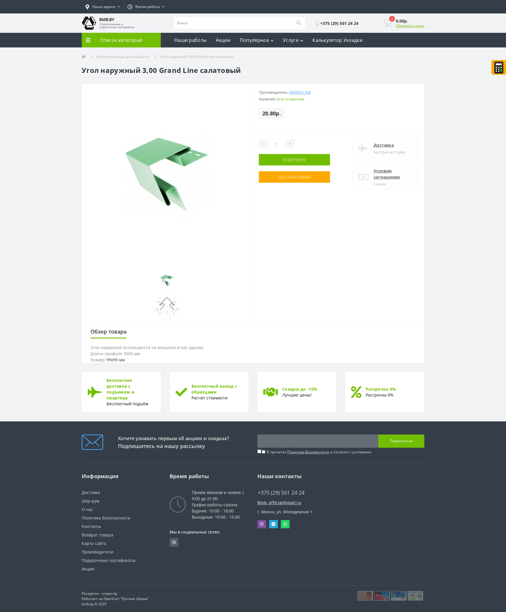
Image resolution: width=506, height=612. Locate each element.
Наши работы (190, 40)
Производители (97, 552)
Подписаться (401, 440)
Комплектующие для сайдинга (123, 56)
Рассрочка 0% (381, 389)
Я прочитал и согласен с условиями (319, 451)
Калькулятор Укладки (337, 40)
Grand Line (300, 92)
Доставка (384, 145)
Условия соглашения (387, 174)
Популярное (254, 40)
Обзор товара (108, 331)
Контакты (91, 526)
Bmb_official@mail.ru (279, 502)
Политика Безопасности (308, 451)
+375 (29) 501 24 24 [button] (281, 492)
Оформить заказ (410, 25)
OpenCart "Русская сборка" (126, 598)
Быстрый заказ (277, 177)
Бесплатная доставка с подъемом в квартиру (120, 389)
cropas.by (109, 593)
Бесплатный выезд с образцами (214, 389)
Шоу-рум (90, 501)
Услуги (291, 40)
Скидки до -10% (299, 389)
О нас (87, 509)
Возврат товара (97, 535)
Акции (223, 40)
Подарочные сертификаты (109, 560)
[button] (103, 6)
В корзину (277, 160)
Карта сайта (94, 543)
